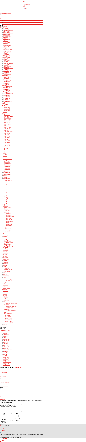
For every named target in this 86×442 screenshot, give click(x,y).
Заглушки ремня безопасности (6, 172)
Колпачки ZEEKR (6, 65)
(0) (0, 396)
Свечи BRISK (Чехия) (6, 296)
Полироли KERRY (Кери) (9, 219)
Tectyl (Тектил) (4, 266)
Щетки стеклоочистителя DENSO (8, 319)
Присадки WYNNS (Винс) (7, 245)
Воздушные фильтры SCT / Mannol (10, 302)
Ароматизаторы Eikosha (7, 166)
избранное (1, 399)
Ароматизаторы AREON (7, 161)
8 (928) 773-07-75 (2, 12)
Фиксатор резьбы (5, 264)
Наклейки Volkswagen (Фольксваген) (8, 101)
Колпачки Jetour (6, 48)
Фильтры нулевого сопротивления (8, 313)
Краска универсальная (6, 270)
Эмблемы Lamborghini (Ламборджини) (8, 131)
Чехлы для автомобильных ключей (8, 180)
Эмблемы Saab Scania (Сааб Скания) (8, 138)
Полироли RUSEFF (8, 223)
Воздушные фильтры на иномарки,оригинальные (11, 303)
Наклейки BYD (6, 70)
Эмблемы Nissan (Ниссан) (7, 135)
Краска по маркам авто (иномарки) (8, 269)
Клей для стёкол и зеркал (6, 259)
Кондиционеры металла (5, 234)
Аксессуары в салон (4, 31)
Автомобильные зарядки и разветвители (7, 159)
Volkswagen (7, 195)
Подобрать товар (18, 367)
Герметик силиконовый (5, 257)
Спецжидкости (3, 103)
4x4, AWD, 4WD (6, 148)
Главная (2, 331)
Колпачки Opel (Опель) (7, 55)
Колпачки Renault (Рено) (7, 57)
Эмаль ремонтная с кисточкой (6, 278)
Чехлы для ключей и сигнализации (7, 179)
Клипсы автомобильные (6, 290)
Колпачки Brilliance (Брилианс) (7, 32)
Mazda (6, 189)
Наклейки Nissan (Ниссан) (7, 90)
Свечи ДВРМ (5, 299)
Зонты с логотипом (5, 173)
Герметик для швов (5, 256)
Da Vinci (7, 198)
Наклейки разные (6, 104)
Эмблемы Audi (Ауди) (5, 335)
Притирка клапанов (5, 250)
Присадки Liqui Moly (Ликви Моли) (8, 242)
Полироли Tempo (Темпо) (9, 225)
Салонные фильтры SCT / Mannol (9, 307)
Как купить (24, 1)
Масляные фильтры (6, 304)
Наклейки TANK (6, 99)
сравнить (4, 399)
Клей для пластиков (5, 258)
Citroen (6, 182)
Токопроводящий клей (5, 262)
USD (26, 8)
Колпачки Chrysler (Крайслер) (7, 36)
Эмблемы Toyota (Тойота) (7, 143)
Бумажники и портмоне (5, 171)
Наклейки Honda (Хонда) (7, 81)
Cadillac (6, 181)
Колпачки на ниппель (5, 22)
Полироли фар (6, 227)
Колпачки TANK (6, 61)
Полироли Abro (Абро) (8, 214)
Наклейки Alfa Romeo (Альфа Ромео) (8, 68)
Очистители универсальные (7, 230)
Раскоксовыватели (5, 251)
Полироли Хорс (7, 226)
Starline (6, 203)
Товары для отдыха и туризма (6, 288)
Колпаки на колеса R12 (7, 110)
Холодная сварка (5, 265)
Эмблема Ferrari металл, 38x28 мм (4, 386)
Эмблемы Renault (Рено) (5, 356)
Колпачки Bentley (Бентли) (7, 31)
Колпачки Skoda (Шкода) (7, 59)
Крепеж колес (3, 46)
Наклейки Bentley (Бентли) (7, 69)
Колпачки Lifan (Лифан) (7, 50)
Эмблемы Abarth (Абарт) (7, 115)
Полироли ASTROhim (8, 215)
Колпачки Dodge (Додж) (7, 38)
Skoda (6, 193)
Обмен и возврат (25, 2)
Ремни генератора (5, 294)
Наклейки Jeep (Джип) (6, 84)
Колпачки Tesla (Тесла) (7, 62)
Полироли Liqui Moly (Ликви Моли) (10, 220)
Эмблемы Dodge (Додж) (7, 123)
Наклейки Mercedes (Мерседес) (7, 88)
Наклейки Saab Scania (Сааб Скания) (8, 94)
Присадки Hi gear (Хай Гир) (7, 241)
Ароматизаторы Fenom (7, 167)
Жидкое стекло (6, 209)
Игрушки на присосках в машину (7, 174)
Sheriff (6, 202)
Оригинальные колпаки (7, 106)
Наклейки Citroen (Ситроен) (7, 74)
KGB (6, 199)
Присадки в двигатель (5, 237)
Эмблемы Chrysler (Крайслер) (7, 121)
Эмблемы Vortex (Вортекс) (7, 145)
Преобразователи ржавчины (6, 275)
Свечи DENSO (6, 297)
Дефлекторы (4, 27)
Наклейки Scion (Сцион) (7, 95)
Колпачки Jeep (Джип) (6, 47)
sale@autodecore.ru (8, 13)
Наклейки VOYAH (6, 102)
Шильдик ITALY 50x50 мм (3, 376)
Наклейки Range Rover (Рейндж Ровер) (8, 93)
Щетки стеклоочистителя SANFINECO (8, 322)
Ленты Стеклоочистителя (7, 315)
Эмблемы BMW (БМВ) (7, 117)
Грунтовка (4, 272)
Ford (6, 183)
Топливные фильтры (6, 309)
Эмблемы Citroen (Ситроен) (6, 340)
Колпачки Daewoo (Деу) (7, 37)
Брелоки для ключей (5, 170)
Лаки (3, 79)
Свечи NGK (5, 298)
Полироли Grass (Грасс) (8, 218)
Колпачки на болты (5, 23)
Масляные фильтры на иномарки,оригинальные (11, 305)
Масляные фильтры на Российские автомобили (11, 306)
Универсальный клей (5, 263)
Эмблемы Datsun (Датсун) (6, 341)
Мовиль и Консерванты (5, 274)
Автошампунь (6, 208)
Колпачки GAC (6, 41)
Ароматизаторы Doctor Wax (7, 165)
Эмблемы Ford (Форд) (6, 125)
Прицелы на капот (6, 114)
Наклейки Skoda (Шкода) (7, 96)
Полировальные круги (8, 213)
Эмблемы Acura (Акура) (5, 334)
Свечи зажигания (5, 295)
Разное (4, 286)
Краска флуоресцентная (7, 271)
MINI (6, 190)
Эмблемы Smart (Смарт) (5, 359)
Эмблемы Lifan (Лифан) (7, 132)
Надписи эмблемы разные (6, 26)
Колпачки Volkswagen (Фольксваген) (8, 63)
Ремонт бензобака (5, 260)
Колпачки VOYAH (6, 64)
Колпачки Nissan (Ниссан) (7, 54)
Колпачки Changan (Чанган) (7, 34)
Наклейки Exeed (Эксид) (7, 76)
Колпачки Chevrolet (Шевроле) (7, 35)
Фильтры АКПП (6, 312)
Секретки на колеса (6, 205)
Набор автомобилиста (5, 285)
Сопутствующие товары (4, 281)
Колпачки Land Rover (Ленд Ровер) (8, 49)
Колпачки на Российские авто (7, 66)
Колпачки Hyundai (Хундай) (7, 45)
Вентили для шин (5, 112)
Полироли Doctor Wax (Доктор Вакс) (10, 216)
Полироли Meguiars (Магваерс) (9, 221)
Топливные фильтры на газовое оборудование (11, 310)
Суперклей (4, 261)
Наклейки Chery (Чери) (7, 72)
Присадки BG (5, 239)
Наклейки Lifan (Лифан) (7, 87)
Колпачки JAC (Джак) (6, 46)
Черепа (5, 151)
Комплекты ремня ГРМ (5, 291)
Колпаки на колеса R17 (7, 107)
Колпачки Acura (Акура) (7, 29)
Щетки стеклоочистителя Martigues (8, 321)
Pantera (6, 201)
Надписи (5, 150)
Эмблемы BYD (4, 337)
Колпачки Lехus (6, 51)
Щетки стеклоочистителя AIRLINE (8, 316)
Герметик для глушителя (6, 255)
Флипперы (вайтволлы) (7, 105)
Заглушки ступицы (5, 24)
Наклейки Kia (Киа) (6, 85)
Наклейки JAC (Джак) (6, 83)
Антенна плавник (5, 156)
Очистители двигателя (7, 210)
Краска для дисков (6, 268)
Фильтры (4, 102)
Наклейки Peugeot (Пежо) (7, 92)
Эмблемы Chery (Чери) (5, 338)
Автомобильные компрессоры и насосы (8, 86)
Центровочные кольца (5, 206)
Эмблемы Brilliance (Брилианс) (7, 118)
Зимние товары (3, 105)
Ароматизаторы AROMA (7, 162)
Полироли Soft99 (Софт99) (9, 224)
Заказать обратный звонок (3, 13)
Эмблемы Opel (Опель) (7, 136)
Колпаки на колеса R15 (7, 108)
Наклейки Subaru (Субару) (7, 98)
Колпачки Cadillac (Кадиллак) (7, 33)
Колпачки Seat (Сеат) (6, 58)
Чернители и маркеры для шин (7, 228)
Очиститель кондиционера (7, 231)
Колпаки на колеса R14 (7, 109)
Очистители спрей (5, 236)
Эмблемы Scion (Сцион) (7, 139)
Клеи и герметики (4, 252)
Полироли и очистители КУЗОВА (7, 207)
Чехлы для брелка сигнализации (8, 196)
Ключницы (4, 40)
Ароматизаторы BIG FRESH (7, 163)
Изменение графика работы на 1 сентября (5, 330)
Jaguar (6, 186)
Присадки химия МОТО (6, 249)
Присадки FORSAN (6, 240)
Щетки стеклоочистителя (6, 314)
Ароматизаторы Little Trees (7, 168)
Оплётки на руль (5, 177)
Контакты (24, 6)
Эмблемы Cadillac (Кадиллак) (7, 119)
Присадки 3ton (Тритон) (7, 238)
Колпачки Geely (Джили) (7, 42)
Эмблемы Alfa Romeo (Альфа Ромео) (8, 116)
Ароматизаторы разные (7, 169)
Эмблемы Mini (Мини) (6, 134)
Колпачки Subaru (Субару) (7, 60)
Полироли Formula (8, 217)
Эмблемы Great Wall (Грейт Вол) (8, 126)
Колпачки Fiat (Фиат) (6, 40)
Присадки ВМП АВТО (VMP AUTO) (8, 246)
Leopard (6, 200)
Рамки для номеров (5, 154)
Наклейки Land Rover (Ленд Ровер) (8, 86)
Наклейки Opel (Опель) (7, 91)
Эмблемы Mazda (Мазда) (7, 133)
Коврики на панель (5, 175)
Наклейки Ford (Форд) (6, 78)
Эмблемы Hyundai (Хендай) (7, 128)
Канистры (4, 284)
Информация (24, 3)
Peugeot (6, 192)
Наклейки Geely (6, 79)
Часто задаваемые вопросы (27, 4)
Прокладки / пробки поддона (6, 293)
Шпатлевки (4, 277)
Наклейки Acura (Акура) (7, 67)
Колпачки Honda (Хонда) (7, 44)
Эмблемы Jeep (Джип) (6, 130)
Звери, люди (5, 149)
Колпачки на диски (5, 20)
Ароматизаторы (5, 160)
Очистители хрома (6, 212)
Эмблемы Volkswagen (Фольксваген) (7, 362)
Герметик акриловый (5, 254)
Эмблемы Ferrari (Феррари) (7, 124)
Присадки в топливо (5, 247)
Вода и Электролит (5, 324)
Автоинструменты (5, 282)
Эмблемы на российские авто (7, 147)
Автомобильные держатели (6, 158)
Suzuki (6, 194)
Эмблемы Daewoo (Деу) (7, 122)
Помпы (4, 292)
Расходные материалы (4, 289)
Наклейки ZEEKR (6, 103)
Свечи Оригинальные (6, 300)
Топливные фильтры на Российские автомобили (11, 311)
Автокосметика (3, 48)
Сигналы (4, 287)
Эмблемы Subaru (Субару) (7, 142)
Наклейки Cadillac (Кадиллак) (7, 71)
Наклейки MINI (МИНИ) (7, 89)
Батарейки (4, 87)
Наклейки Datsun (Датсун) (7, 75)
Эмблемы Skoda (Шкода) (7, 140)
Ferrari (1, 26)
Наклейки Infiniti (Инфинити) (7, 82)
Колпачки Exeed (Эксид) (7, 39)
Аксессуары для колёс (4, 28)
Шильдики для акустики (7, 152)
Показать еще (1, 423)
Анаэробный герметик (5, 253)
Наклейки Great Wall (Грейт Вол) (8, 80)
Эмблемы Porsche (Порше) (7, 137)
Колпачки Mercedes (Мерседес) (7, 52)
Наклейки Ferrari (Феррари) (7, 77)
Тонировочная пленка (5, 155)
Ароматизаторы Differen (7, 164)
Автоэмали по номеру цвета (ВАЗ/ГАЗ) (8, 267)
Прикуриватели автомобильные (6, 178)
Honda (6, 184)
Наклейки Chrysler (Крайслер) (7, 73)
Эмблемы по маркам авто (4, 332)
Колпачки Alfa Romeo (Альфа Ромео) (8, 30)
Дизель (5, 248)
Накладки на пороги (5, 176)
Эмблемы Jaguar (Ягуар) (7, 129)
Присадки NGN (6, 243)
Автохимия (3, 50)
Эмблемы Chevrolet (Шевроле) (7, 120)
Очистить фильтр (2, 27)
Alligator (7, 197)
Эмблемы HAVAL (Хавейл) (7, 127)
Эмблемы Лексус (6, 146)
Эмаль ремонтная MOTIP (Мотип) (8, 280)
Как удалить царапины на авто (27, 5)
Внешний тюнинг (4, 25)
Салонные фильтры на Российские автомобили (11, 308)
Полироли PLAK (8, 222)
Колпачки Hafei (6, 43)
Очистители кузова (6, 211)
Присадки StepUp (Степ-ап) (7, 244)
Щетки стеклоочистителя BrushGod (8, 318)
